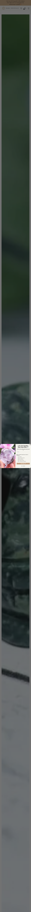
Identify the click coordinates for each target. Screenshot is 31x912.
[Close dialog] (30, 444)
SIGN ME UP (23, 463)
